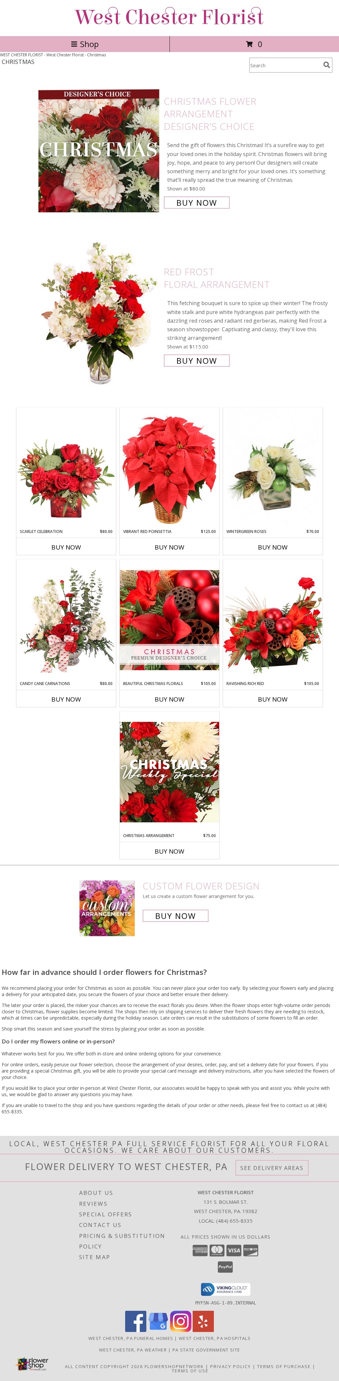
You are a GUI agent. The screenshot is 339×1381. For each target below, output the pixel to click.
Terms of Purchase (284, 1366)
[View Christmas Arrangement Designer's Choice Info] (169, 772)
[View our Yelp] (203, 1330)
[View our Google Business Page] (158, 1330)
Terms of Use (190, 1371)
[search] (326, 65)
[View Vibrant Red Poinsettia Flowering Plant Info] (169, 468)
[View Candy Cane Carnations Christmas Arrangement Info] (66, 620)
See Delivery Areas (272, 1168)
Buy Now (196, 202)
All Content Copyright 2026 (104, 1366)
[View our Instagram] (180, 1330)
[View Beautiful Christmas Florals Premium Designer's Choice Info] (169, 620)
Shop (89, 43)
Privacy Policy (230, 1366)
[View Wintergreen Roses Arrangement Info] (272, 468)
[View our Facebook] (135, 1330)
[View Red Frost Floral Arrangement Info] (99, 315)
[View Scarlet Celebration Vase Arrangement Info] (66, 468)
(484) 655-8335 (234, 1220)
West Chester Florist (169, 17)
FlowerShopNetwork (174, 1366)
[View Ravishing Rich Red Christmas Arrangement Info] (272, 620)
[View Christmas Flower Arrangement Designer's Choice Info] (99, 151)
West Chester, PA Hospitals (215, 1338)
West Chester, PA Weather (133, 1350)
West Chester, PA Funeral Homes (130, 1338)
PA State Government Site (206, 1350)
